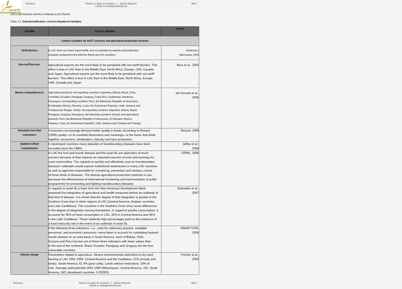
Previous (30, 3)
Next (193, 3)
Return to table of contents (100, 3)
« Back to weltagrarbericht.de (111, 6)
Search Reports (128, 3)
